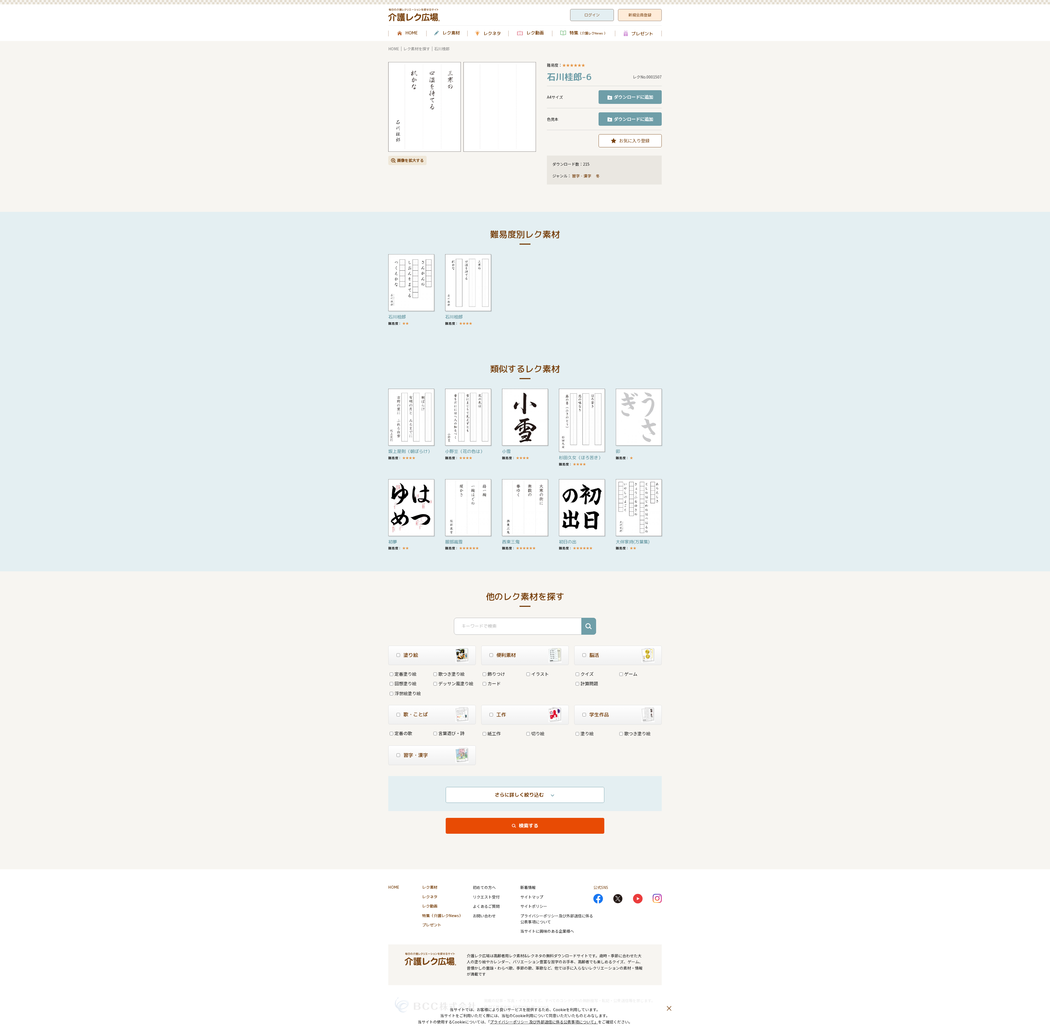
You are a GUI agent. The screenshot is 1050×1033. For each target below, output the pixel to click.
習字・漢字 (581, 175)
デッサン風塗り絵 (455, 683)
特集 (588, 33)
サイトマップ (531, 897)
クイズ (587, 674)
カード (494, 683)
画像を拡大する (410, 160)
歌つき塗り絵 (451, 674)
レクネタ (492, 33)
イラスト (540, 674)
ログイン (592, 14)
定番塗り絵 (405, 674)
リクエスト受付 (486, 897)
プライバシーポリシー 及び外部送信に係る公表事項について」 (544, 1022)
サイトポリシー (533, 906)
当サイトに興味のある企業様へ (547, 931)
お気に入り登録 (634, 140)
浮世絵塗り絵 (408, 693)
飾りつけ (496, 674)
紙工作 (494, 733)
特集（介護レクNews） (442, 915)
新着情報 (528, 887)
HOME (412, 33)
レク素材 (451, 33)
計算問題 (589, 683)
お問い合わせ (484, 915)
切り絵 (537, 733)
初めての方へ (484, 887)
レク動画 (535, 33)
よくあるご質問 (486, 906)
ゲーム (630, 674)
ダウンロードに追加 (633, 96)
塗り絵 (587, 733)
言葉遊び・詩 (451, 733)
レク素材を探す (416, 48)
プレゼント (642, 33)
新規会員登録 (639, 14)
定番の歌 (403, 733)
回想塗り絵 (405, 683)
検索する (528, 825)
